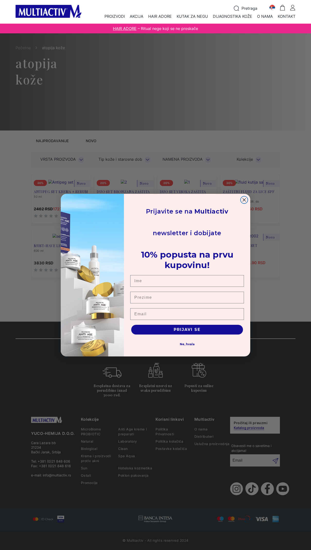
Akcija (136, 16)
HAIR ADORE (125, 28)
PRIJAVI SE (187, 329)
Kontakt (286, 16)
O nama (265, 16)
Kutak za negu (192, 16)
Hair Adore (160, 16)
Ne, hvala (187, 344)
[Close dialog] (244, 200)
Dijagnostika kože (232, 16)
